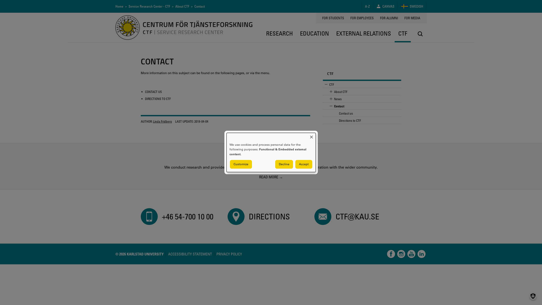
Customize (241, 164)
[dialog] (271, 152)
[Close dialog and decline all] (311, 135)
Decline (284, 164)
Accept (304, 164)
